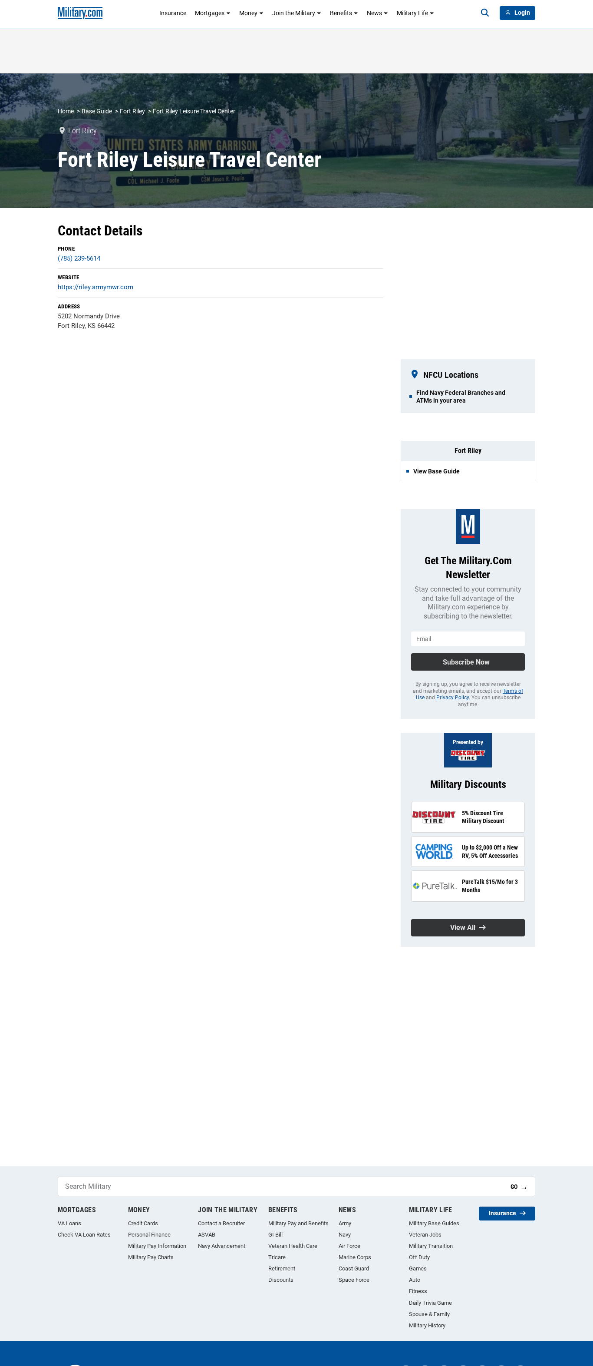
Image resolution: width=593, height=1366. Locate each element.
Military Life (412, 13)
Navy (345, 1234)
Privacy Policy (452, 698)
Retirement (281, 1268)
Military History (427, 1325)
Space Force (354, 1280)
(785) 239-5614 (79, 258)
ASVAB (206, 1234)
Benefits (341, 13)
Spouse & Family (429, 1314)
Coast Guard (354, 1268)
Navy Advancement (221, 1246)
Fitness (418, 1291)
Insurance (172, 13)
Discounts (280, 1280)
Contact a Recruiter (221, 1223)
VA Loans (69, 1223)
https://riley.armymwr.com (95, 287)
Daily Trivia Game (430, 1303)
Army (345, 1223)
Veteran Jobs (425, 1234)
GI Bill (275, 1234)
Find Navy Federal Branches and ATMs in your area (460, 396)
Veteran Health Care (292, 1246)
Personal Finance (149, 1234)
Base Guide (97, 111)
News (374, 13)
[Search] (485, 13)
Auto (414, 1280)
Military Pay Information (157, 1246)
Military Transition (431, 1246)
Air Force (349, 1246)
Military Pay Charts (151, 1257)
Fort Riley (132, 111)
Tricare (277, 1257)
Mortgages (209, 13)
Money (248, 13)
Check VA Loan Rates (84, 1234)
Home (66, 111)
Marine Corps (355, 1257)
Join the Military (293, 13)
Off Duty (419, 1257)
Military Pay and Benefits (298, 1223)
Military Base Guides (434, 1223)
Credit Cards (143, 1223)
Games (418, 1268)
